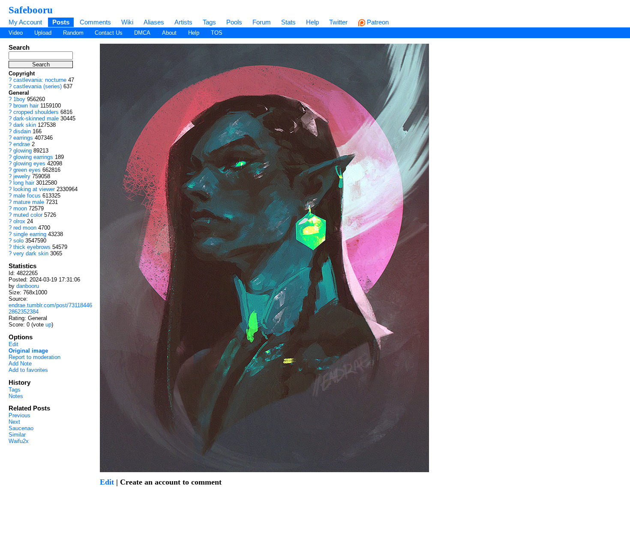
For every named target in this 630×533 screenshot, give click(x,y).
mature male (28, 202)
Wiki (127, 22)
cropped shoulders (36, 112)
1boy (19, 99)
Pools (234, 22)
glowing (22, 150)
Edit (13, 344)
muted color (27, 215)
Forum (261, 22)
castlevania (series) (37, 86)
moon (20, 208)
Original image (28, 350)
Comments (95, 22)
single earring (29, 234)
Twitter (338, 22)
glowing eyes (29, 163)
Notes (16, 396)
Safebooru (31, 9)
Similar (17, 434)
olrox (19, 221)
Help (312, 22)
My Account (25, 22)
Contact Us (109, 33)
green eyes (27, 170)
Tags (209, 22)
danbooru (27, 286)
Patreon (377, 22)
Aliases (154, 22)
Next (14, 422)
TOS (216, 33)
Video (16, 33)
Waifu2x (19, 441)
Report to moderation (34, 357)
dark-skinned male (36, 118)
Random (73, 33)
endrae (21, 144)
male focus (27, 195)
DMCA (142, 33)
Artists (183, 22)
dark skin (24, 125)
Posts (60, 22)
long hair (23, 183)
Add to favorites (28, 370)
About (169, 33)
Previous (19, 415)
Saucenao (21, 428)
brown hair (26, 105)
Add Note (20, 363)
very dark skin (30, 253)
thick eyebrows (32, 247)
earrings (23, 138)
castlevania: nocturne (39, 80)
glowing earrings (33, 157)
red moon (24, 228)
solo (18, 240)
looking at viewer (34, 189)
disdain (22, 131)
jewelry (21, 176)
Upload (42, 33)
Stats (288, 22)
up (48, 324)
